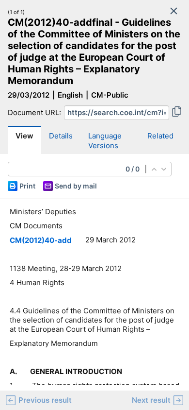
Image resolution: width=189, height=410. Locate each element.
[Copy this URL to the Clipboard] (176, 112)
